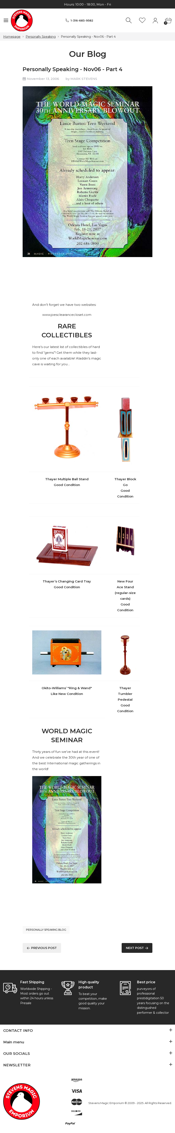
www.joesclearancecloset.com (66, 315)
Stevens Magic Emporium (106, 1103)
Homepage (11, 37)
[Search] (129, 20)
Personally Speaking (41, 37)
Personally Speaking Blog (46, 929)
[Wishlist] (142, 20)
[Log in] (155, 20)
